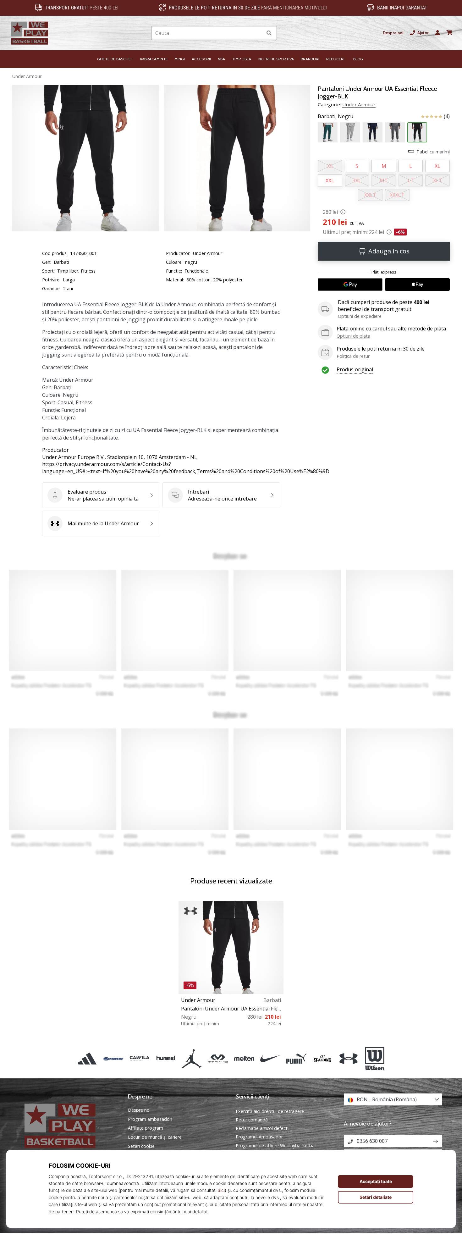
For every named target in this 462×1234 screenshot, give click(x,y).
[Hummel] (165, 1059)
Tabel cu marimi (433, 152)
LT (411, 180)
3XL (357, 180)
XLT (437, 180)
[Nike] (270, 1059)
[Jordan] (192, 1059)
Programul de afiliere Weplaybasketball (276, 1145)
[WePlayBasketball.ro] (69, 1125)
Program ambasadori (150, 1119)
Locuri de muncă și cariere (155, 1137)
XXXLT (397, 194)
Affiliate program (145, 1128)
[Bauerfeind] (113, 1059)
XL (437, 166)
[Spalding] (323, 1059)
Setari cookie (141, 1146)
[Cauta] (269, 33)
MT (384, 180)
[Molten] (244, 1059)
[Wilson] (375, 1059)
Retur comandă (252, 1120)
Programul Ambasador (259, 1137)
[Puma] (296, 1059)
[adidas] (87, 1059)
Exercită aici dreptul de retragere (270, 1111)
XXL (330, 180)
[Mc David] (218, 1059)
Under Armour (26, 76)
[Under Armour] (349, 1059)
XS (330, 166)
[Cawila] (139, 1059)
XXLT (370, 194)
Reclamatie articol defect (262, 1128)
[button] (258, 33)
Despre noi (393, 32)
